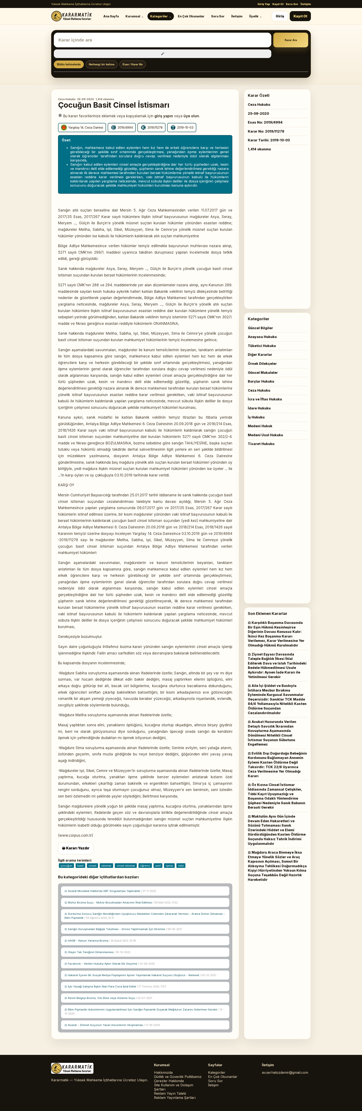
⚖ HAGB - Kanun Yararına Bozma (100, 940)
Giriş (280, 16)
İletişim (306, 4)
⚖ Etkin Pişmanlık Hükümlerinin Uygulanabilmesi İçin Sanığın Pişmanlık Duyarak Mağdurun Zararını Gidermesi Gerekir (144, 1011)
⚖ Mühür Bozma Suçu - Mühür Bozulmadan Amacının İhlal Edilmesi (121, 902)
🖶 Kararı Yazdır (75, 848)
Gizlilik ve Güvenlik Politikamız (178, 1077)
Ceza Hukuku (66, 99)
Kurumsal (132, 16)
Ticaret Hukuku (261, 444)
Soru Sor (292, 4)
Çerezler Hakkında (169, 1081)
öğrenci (145, 865)
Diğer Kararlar (260, 354)
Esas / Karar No (133, 64)
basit (80, 865)
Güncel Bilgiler (260, 328)
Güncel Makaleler (263, 372)
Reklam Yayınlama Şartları (175, 1098)
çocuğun (66, 865)
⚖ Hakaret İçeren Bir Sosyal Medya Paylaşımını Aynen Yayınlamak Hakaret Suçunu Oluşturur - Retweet (140, 975)
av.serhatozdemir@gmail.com (285, 1072)
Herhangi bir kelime (101, 64)
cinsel (92, 865)
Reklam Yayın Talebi (170, 1093)
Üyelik (254, 16)
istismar (106, 865)
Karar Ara (291, 40)
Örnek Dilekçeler (262, 363)
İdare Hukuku (259, 408)
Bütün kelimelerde (69, 64)
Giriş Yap (263, 4)
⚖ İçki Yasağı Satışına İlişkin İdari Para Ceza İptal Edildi (115, 986)
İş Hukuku (256, 417)
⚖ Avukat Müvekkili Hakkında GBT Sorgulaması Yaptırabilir (110, 891)
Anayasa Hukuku (262, 337)
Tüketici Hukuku (262, 346)
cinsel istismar (125, 865)
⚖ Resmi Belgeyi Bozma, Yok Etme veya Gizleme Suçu (108, 998)
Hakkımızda (163, 1072)
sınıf (158, 865)
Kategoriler (159, 16)
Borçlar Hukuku (261, 381)
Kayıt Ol (277, 4)
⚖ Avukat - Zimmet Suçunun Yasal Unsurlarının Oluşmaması (112, 1025)
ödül (181, 865)
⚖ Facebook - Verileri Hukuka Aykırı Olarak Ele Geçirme (110, 963)
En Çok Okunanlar (191, 16)
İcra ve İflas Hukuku (265, 399)
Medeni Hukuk (260, 426)
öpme (169, 865)
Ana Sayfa (111, 16)
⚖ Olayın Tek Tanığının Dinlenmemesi (97, 952)
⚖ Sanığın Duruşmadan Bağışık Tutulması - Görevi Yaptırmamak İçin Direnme (123, 929)
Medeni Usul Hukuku (265, 435)
